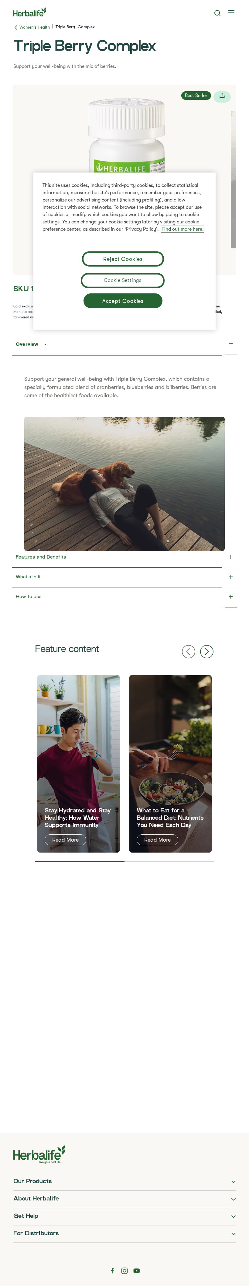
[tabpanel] (78, 764)
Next (207, 651)
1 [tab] (79, 861)
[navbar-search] (217, 13)
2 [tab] (169, 861)
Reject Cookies (123, 259)
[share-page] (222, 97)
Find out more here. (183, 229)
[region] (124, 251)
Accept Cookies (123, 301)
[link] (232, 12)
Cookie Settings (123, 280)
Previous (188, 651)
